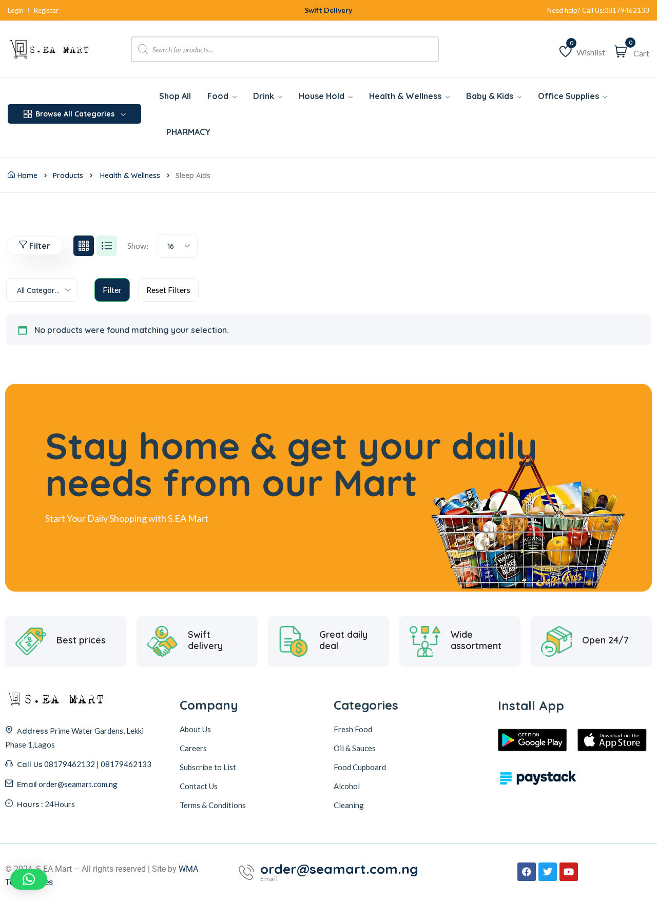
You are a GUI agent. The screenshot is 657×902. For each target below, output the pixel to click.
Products (68, 175)
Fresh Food (353, 729)
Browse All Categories (74, 114)
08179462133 (626, 10)
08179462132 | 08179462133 (97, 764)
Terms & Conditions (213, 805)
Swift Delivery (328, 10)
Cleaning (349, 805)
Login (16, 10)
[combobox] (177, 246)
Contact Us (199, 786)
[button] (28, 879)
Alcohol (347, 786)
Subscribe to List (208, 767)
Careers (193, 748)
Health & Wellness (130, 175)
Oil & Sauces (355, 748)
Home (27, 175)
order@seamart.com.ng (78, 784)
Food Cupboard (360, 767)
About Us (195, 729)
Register (46, 10)
